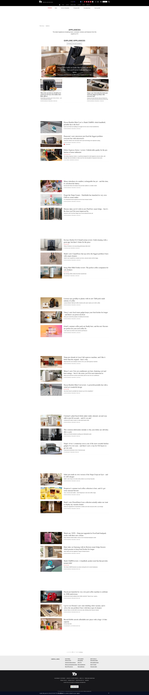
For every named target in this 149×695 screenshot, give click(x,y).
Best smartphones (81, 664)
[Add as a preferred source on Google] (74, 686)
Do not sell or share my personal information (74, 682)
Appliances (48, 25)
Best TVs (80, 662)
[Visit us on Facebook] (80, 1)
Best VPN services (69, 666)
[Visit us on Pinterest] (84, 1)
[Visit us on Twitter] (82, 1)
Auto (83, 4)
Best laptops (80, 660)
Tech (63, 4)
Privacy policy (63, 680)
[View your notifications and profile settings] (101, 2)
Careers (87, 680)
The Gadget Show (87, 7)
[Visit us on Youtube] (86, 1)
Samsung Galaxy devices (70, 662)
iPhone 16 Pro (68, 660)
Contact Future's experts (72, 678)
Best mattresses (81, 666)
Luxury (79, 4)
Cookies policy (71, 680)
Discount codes (93, 666)
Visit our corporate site (87, 691)
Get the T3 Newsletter (65, 7)
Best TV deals (93, 664)
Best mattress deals (94, 662)
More (88, 4)
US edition (60, 693)
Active (67, 4)
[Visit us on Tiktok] (92, 1)
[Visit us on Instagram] (88, 1)
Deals (56, 7)
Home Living (73, 4)
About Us (81, 678)
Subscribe (104, 1)
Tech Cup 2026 (97, 7)
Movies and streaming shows (71, 664)
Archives (81, 652)
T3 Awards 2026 (76, 7)
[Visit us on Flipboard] (90, 1)
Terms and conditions (90, 678)
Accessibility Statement (59, 678)
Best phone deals (94, 660)
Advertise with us (80, 680)
